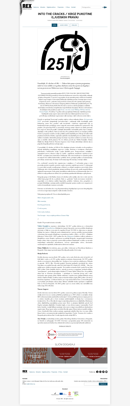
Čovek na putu (42, 208)
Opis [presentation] (54, 25)
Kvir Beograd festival (44, 205)
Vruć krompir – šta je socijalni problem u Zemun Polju (53, 215)
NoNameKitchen (50, 228)
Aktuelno (42, 7)
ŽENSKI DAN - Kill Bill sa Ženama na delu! (93, 356)
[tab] (54, 25)
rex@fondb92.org (30, 384)
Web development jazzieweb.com (65, 401)
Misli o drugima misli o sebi (45, 198)
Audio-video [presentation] (64, 25)
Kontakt (73, 7)
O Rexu (68, 7)
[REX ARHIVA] (27, 9)
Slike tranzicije (42, 201)
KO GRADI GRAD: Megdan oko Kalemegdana (37, 356)
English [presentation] (74, 25)
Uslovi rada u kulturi (44, 212)
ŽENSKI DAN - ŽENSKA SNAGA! (65, 356)
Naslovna (36, 7)
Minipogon (70, 236)
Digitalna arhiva (50, 7)
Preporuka (60, 7)
